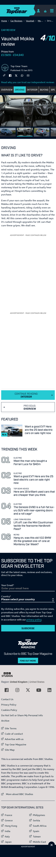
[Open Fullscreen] (52, 123)
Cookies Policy (9, 709)
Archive (5, 720)
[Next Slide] (52, 112)
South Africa (39, 825)
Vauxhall (30, 20)
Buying (44, 89)
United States (36, 681)
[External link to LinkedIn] (49, 690)
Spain (36, 831)
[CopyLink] (4, 75)
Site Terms (10, 728)
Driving (19, 89)
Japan (8, 841)
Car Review (8, 29)
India (7, 831)
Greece (9, 820)
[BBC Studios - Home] (8, 674)
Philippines (39, 815)
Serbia (36, 820)
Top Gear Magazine (15, 744)
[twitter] (16, 75)
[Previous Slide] (3, 112)
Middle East (39, 841)
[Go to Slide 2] (25, 132)
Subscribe (28, 628)
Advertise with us (14, 739)
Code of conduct (14, 733)
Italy (7, 836)
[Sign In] (38, 10)
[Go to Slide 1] (8, 132)
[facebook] (10, 75)
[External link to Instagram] (17, 690)
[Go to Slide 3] (41, 132)
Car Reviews (16, 20)
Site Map (10, 749)
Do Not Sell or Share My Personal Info (22, 715)
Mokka (41, 20)
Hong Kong (11, 825)
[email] (28, 75)
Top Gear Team (18, 66)
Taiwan (37, 836)
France (8, 815)
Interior (32, 89)
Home (4, 20)
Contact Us (7, 699)
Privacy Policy (8, 704)
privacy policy (33, 619)
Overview (7, 89)
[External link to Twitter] (28, 690)
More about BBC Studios (17, 794)
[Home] (22, 11)
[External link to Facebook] (6, 690)
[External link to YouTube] (38, 690)
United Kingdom (18, 681)
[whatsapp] (22, 75)
